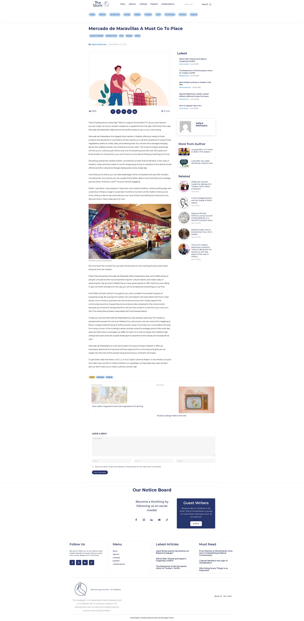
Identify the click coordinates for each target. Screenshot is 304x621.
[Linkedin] (134, 111)
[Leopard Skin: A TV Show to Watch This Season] (184, 151)
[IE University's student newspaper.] (101, 4)
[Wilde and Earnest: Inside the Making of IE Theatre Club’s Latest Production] (184, 185)
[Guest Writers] (196, 513)
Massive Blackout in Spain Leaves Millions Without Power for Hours (194, 95)
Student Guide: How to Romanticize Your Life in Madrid (201, 232)
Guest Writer (184, 108)
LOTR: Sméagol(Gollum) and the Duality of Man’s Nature (201, 200)
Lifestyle (129, 36)
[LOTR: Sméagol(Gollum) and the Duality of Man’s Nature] (184, 202)
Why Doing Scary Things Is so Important (213, 569)
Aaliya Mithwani (98, 44)
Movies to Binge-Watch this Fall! (171, 416)
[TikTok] (167, 520)
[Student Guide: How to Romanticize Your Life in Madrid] (184, 233)
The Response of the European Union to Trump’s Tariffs (171, 567)
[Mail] (159, 520)
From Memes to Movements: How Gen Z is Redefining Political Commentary (216, 553)
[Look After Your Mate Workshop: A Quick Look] (184, 163)
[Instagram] (144, 520)
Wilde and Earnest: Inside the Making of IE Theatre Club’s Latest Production (201, 185)
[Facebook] (113, 111)
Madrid (137, 36)
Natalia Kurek (184, 75)
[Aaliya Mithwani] (186, 126)
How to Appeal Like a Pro (190, 106)
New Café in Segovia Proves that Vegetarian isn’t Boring (117, 406)
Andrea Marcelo (185, 87)
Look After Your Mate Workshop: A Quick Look (202, 162)
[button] (207, 4)
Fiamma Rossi (184, 99)
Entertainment (111, 36)
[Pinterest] (123, 111)
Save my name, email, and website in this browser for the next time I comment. (128, 467)
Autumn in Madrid (96, 36)
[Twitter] (118, 111)
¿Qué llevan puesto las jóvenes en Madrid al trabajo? (172, 552)
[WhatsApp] (129, 111)
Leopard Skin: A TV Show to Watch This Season (202, 150)
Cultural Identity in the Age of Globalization (213, 562)
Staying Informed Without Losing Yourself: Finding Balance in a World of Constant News (201, 216)
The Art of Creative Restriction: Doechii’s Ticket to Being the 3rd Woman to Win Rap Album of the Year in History (201, 251)
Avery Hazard (184, 64)
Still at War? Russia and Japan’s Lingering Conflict (193, 60)
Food (121, 36)
